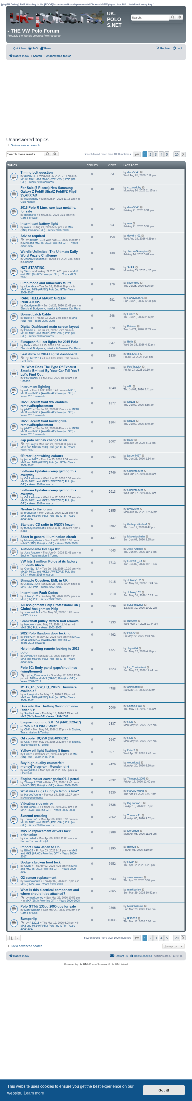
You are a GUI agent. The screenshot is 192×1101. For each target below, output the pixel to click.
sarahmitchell (32, 612)
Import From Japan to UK (40, 847)
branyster (30, 512)
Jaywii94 (29, 655)
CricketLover (32, 478)
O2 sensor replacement (38, 877)
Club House (27, 201)
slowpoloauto (32, 881)
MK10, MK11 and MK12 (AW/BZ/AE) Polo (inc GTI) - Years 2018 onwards (48, 180)
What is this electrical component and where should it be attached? (49, 892)
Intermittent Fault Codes (39, 593)
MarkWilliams (32, 909)
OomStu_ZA (31, 568)
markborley (36, 897)
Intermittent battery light (39, 224)
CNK (27, 729)
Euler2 (28, 317)
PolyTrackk (31, 377)
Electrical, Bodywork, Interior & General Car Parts (50, 308)
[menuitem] (33, 48)
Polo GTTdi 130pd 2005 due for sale (48, 906)
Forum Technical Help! (34, 841)
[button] (136, 154)
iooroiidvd (30, 838)
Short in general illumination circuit (48, 537)
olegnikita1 (30, 770)
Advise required (32, 236)
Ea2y (33, 444)
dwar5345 (30, 175)
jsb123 (28, 409)
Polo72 (28, 636)
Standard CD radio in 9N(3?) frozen (47, 524)
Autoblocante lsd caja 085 (40, 549)
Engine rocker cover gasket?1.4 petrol (49, 779)
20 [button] (176, 154)
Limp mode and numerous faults (45, 283)
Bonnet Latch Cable (35, 314)
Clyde (27, 865)
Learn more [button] (34, 1093)
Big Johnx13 (31, 806)
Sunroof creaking (33, 816)
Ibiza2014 (35, 358)
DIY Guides (30, 615)
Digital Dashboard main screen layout (49, 326)
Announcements (33, 797)
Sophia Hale (31, 713)
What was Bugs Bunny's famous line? (49, 791)
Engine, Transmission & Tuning (39, 555)
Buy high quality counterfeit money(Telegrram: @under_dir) (44, 764)
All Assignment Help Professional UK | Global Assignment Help (50, 607)
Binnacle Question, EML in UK (44, 580)
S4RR (28, 271)
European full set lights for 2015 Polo (49, 342)
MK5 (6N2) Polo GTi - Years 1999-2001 (44, 716)
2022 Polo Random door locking (45, 633)
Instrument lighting (35, 387)
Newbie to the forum (36, 509)
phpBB (83, 964)
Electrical (26, 773)
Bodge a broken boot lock (40, 862)
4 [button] (161, 154)
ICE (25, 530)
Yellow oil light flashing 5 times (45, 750)
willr (26, 390)
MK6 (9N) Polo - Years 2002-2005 (48, 319)
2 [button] (150, 154)
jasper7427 (31, 459)
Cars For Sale (29, 217)
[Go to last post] (141, 172)
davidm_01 (36, 239)
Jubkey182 (31, 583)
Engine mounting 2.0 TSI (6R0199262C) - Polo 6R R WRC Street (50, 724)
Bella (27, 345)
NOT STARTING (32, 268)
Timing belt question (36, 172)
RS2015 (34, 922)
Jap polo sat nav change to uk (43, 440)
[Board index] (57, 17)
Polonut (28, 330)
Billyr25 (28, 850)
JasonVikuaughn (34, 258)
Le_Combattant (39, 675)
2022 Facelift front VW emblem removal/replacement (44, 404)
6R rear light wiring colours (41, 456)
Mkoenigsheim (33, 540)
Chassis (28, 261)
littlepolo (29, 624)
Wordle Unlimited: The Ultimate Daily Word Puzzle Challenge (49, 253)
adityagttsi (30, 694)
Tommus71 (31, 819)
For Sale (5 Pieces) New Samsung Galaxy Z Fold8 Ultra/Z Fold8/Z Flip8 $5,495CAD (48, 191)
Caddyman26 (32, 305)
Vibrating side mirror (36, 803)
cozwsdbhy (31, 198)
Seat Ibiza (26, 361)
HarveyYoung (32, 794)
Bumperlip (28, 919)
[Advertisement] (96, 98)
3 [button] (156, 154)
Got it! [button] (163, 1090)
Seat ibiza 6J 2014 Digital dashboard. (49, 354)
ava (26, 227)
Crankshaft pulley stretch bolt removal (50, 621)
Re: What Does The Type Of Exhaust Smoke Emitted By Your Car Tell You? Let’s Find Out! (49, 370)
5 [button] (167, 154)
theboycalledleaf (34, 527)
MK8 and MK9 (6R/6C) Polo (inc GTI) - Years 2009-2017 (49, 274)
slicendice (30, 286)
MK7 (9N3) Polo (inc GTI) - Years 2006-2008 (46, 229)
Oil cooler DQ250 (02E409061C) (44, 738)
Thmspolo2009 (33, 782)
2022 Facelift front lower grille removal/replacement (43, 423)
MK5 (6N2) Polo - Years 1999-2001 (41, 884)
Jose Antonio (32, 552)
